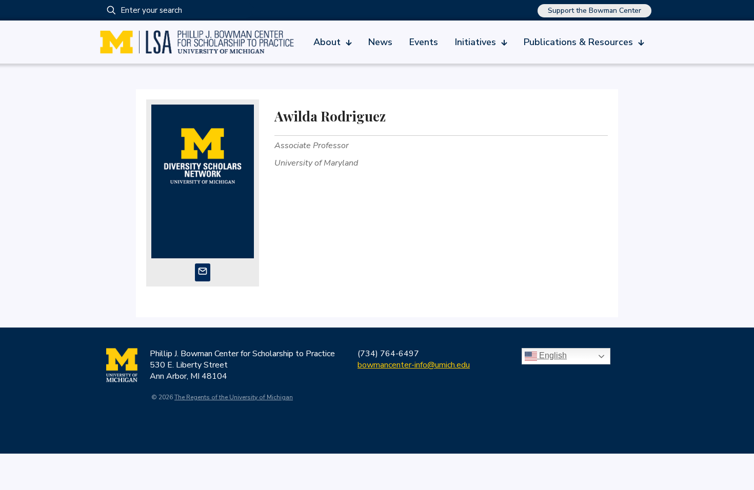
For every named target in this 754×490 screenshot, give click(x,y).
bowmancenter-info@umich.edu (414, 365)
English (552, 355)
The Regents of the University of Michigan (233, 397)
